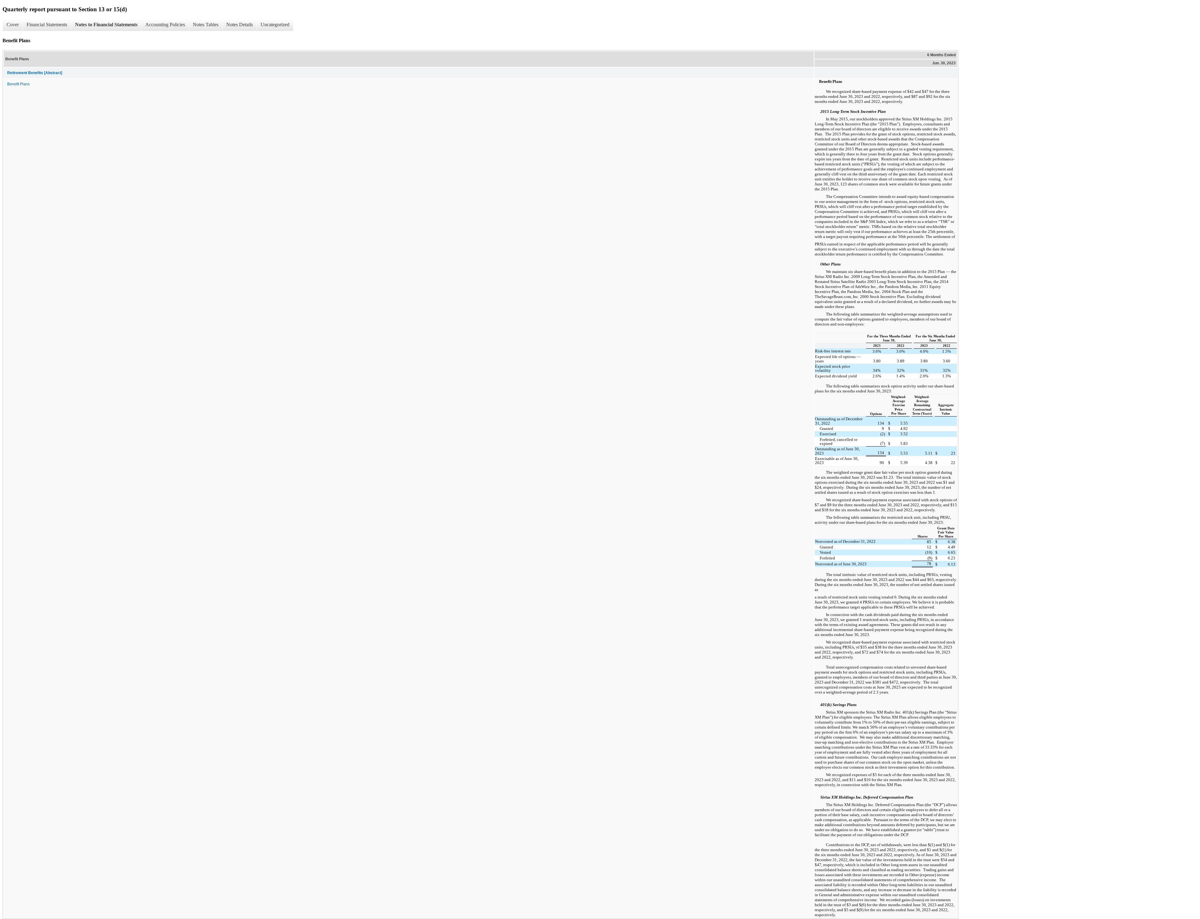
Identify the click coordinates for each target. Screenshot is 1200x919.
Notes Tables (205, 24)
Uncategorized (275, 24)
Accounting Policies (165, 24)
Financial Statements (47, 24)
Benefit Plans (18, 84)
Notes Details (239, 24)
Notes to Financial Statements (106, 24)
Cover (13, 24)
